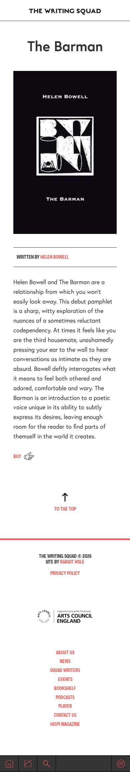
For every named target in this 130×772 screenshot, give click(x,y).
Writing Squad (65, 10)
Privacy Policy (65, 573)
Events (65, 679)
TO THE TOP (65, 509)
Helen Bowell (54, 257)
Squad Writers (65, 670)
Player (65, 706)
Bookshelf (65, 688)
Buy (17, 456)
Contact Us (65, 715)
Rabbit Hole (72, 562)
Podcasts (65, 697)
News (65, 661)
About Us (65, 652)
